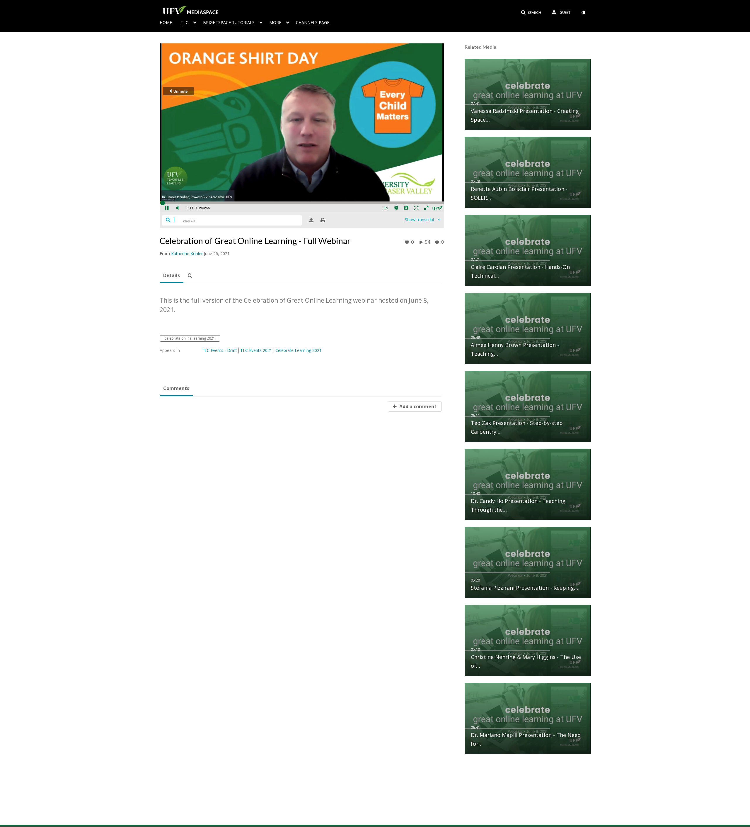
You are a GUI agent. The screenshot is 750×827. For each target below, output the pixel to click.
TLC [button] (184, 22)
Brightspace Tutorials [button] (229, 22)
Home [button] (166, 22)
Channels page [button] (312, 22)
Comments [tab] (176, 388)
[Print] (323, 220)
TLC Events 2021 (256, 350)
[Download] (311, 220)
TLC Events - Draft (219, 350)
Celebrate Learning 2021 (298, 350)
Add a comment (417, 406)
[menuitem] (170, 22)
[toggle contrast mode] (583, 12)
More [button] (275, 22)
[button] (531, 12)
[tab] (171, 275)
